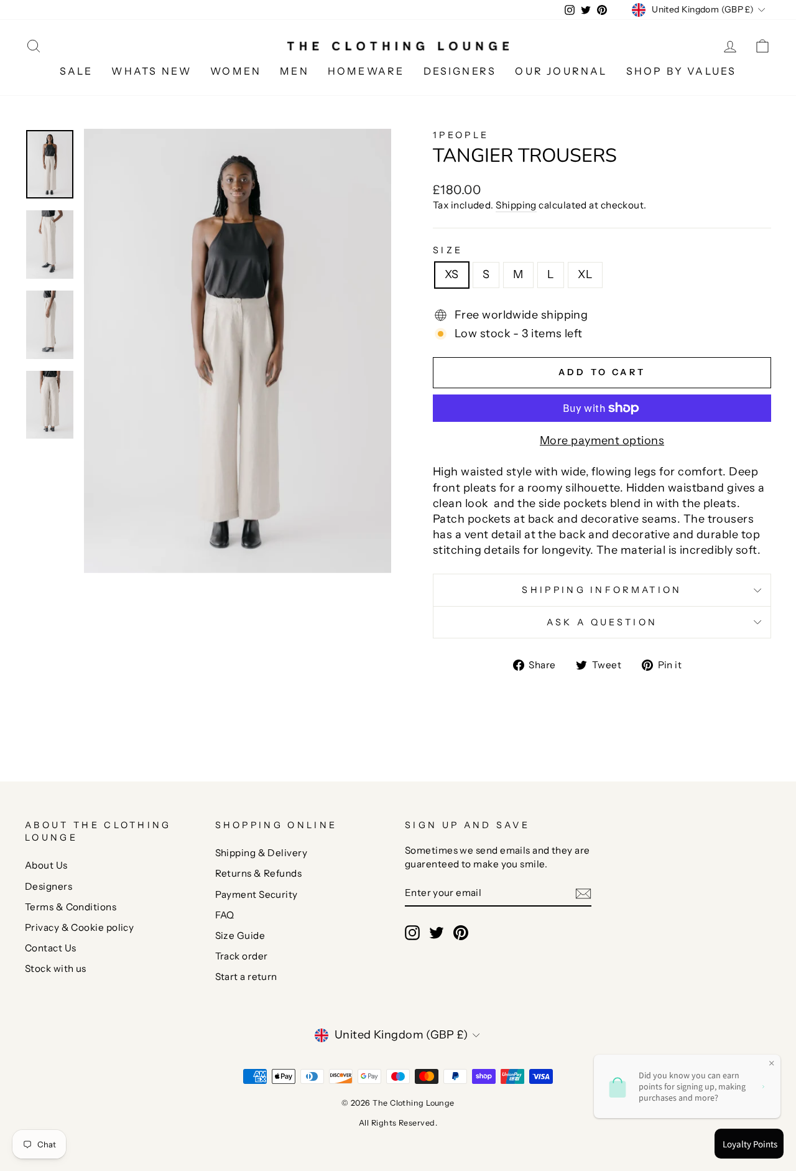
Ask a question (602, 622)
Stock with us (55, 968)
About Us (46, 865)
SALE (76, 71)
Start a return (246, 976)
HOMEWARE (366, 71)
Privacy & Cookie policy (79, 927)
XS (452, 274)
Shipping (516, 205)
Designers (48, 886)
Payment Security (256, 894)
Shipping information (602, 589)
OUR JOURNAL (561, 71)
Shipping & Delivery (261, 853)
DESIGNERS (460, 71)
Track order (241, 956)
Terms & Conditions (70, 907)
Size (448, 250)
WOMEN (235, 71)
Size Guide (240, 935)
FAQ (224, 915)
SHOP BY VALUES (681, 71)
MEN (294, 71)
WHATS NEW (151, 71)
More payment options (602, 440)
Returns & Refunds (258, 873)
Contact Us (50, 948)
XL (585, 274)
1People (461, 135)
